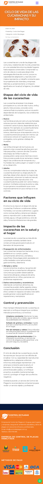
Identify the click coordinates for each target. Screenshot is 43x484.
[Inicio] (14, 3)
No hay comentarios (12, 37)
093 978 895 (12, 432)
